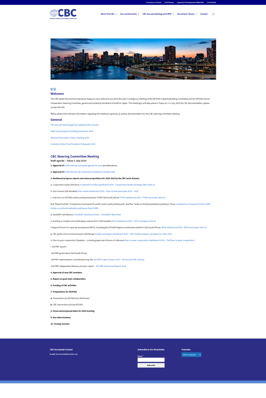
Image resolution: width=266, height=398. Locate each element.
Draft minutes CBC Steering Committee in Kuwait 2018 (89, 171)
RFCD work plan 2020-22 (195, 227)
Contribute (211, 3)
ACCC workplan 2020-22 (145, 221)
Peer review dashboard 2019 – (92, 191)
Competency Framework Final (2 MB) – (194, 204)
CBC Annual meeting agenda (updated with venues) (75, 124)
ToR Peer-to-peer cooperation (180, 240)
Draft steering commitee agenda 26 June (83, 165)
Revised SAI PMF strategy (133, 259)
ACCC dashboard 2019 (122, 221)
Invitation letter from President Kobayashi (71, 144)
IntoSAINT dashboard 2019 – (87, 214)
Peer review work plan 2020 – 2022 (122, 191)
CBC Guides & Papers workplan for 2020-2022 (151, 234)
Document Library (185, 14)
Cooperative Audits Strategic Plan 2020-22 (135, 184)
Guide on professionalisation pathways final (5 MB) (74, 208)
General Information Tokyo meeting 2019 (70, 137)
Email (140, 356)
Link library (169, 3)
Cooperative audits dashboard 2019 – (97, 184)
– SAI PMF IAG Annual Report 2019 (110, 266)
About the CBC (107, 14)
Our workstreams (128, 14)
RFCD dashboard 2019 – (173, 227)
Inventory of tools (153, 3)
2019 (93, 144)
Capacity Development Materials (190, 3)
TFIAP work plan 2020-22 (153, 197)
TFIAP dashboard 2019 (130, 197)
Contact (204, 14)
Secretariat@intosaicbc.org (66, 354)
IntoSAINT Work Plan (111, 214)
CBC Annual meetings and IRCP (157, 14)
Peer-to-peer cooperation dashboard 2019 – (145, 240)
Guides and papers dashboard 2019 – (112, 234)
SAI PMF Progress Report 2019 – (108, 259)
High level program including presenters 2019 (72, 131)
